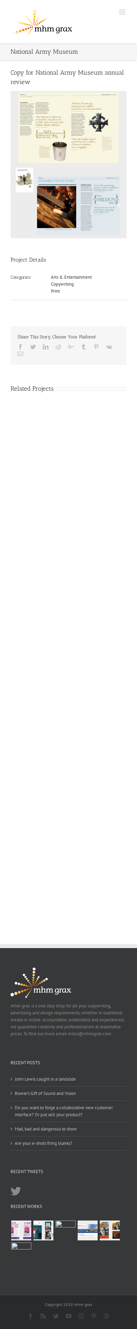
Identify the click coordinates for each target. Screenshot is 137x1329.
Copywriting (62, 284)
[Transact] (21, 1252)
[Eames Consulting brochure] (65, 1230)
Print (55, 291)
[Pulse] (43, 1230)
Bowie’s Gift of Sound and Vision (45, 1093)
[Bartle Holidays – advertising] (87, 1230)
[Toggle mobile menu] (122, 12)
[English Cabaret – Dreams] (109, 1230)
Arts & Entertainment (71, 277)
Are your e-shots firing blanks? (43, 1143)
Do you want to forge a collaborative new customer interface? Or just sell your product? (64, 1111)
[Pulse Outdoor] (21, 1230)
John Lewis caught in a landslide (45, 1079)
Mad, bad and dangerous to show (46, 1129)
